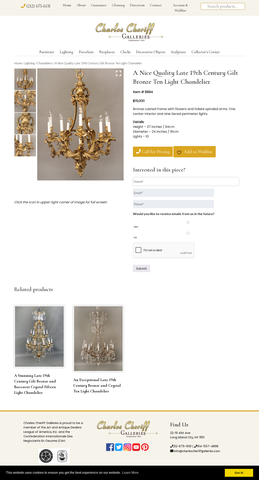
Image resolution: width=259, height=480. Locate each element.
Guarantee (99, 5)
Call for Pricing (155, 152)
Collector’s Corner (206, 52)
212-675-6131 (182, 446)
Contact (156, 5)
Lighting (66, 52)
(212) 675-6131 (38, 6)
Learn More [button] (130, 472)
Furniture (46, 52)
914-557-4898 (207, 446)
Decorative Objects (150, 52)
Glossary (118, 5)
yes (136, 226)
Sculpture (178, 52)
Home (67, 5)
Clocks (125, 52)
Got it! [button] (239, 472)
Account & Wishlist (180, 8)
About (81, 5)
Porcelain (86, 52)
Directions (137, 5)
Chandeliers (45, 63)
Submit (141, 268)
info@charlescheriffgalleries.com (196, 451)
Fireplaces (107, 52)
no (135, 237)
